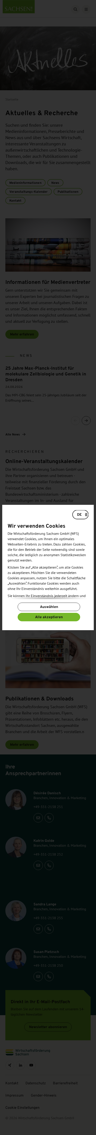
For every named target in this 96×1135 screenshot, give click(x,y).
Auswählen (49, 606)
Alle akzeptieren (49, 617)
